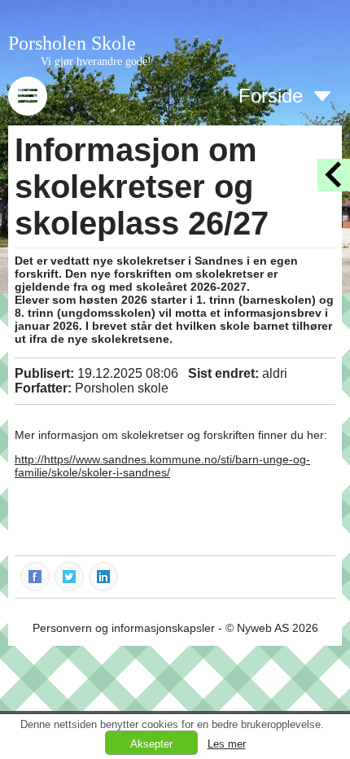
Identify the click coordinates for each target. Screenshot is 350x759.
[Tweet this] (70, 576)
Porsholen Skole (72, 43)
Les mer (227, 744)
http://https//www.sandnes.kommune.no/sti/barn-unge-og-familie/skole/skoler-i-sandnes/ (162, 466)
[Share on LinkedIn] (104, 576)
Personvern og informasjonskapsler (124, 627)
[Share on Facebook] (35, 576)
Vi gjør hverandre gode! (96, 61)
